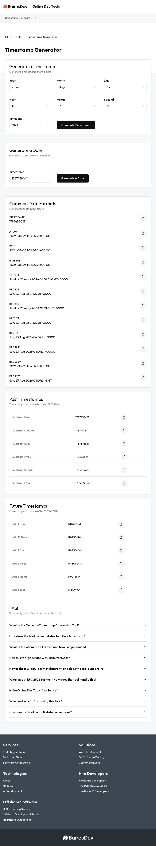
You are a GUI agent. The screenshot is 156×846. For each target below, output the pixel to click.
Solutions (88, 744)
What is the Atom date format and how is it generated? (48, 647)
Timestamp (16, 172)
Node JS (8, 786)
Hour (12, 99)
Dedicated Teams (13, 757)
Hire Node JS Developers (94, 791)
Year (12, 80)
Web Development (90, 752)
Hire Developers (94, 773)
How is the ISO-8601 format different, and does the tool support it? (56, 669)
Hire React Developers (92, 780)
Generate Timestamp (75, 125)
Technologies (15, 773)
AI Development (12, 791)
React (6, 780)
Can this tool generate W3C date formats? (39, 658)
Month (61, 80)
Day (106, 80)
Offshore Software (21, 802)
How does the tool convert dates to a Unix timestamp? (47, 636)
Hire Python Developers (93, 786)
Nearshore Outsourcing (17, 819)
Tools (17, 37)
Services (11, 744)
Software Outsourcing (16, 762)
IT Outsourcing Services (17, 809)
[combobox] (78, 87)
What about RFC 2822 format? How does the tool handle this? (52, 679)
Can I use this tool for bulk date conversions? (40, 712)
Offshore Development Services (22, 814)
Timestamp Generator (18, 18)
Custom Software (89, 762)
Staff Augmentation (14, 752)
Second (109, 99)
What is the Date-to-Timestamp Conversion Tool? (44, 625)
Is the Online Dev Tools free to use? (33, 690)
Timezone (15, 118)
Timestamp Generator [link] (42, 37)
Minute (61, 99)
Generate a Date (72, 178)
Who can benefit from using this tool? (35, 701)
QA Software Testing (91, 757)
